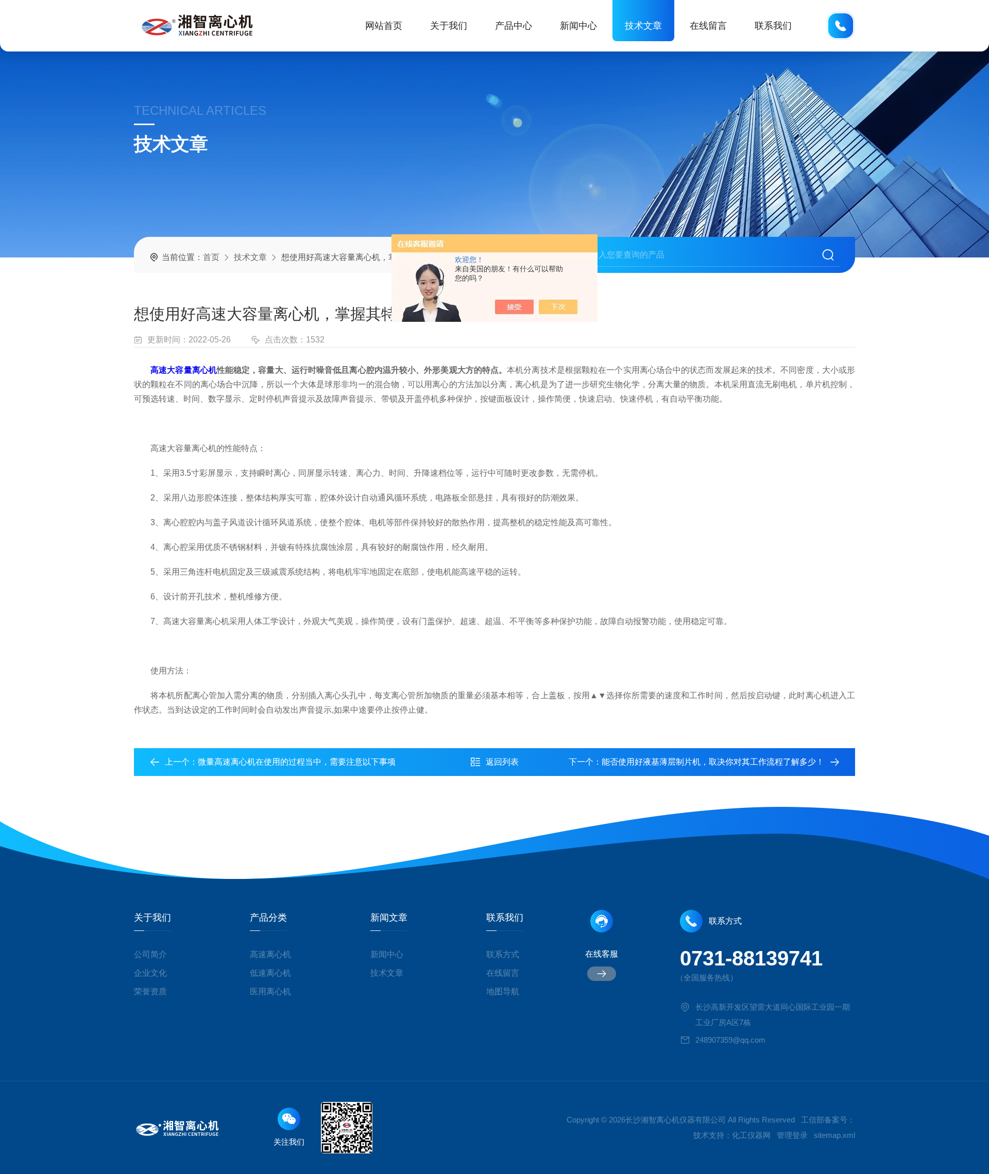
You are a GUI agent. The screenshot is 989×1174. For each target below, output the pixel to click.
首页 (211, 257)
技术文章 (643, 26)
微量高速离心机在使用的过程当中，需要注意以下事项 (297, 761)
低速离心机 (270, 973)
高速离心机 (270, 954)
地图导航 (502, 991)
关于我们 (448, 26)
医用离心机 (270, 991)
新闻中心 (578, 26)
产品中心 (513, 26)
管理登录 (792, 1135)
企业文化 (150, 973)
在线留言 (708, 26)
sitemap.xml (834, 1135)
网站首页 (383, 26)
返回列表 (502, 761)
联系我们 (773, 26)
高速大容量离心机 (183, 370)
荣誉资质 (150, 991)
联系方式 (502, 954)
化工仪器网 (751, 1135)
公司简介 (150, 954)
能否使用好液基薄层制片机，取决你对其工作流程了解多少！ (713, 761)
